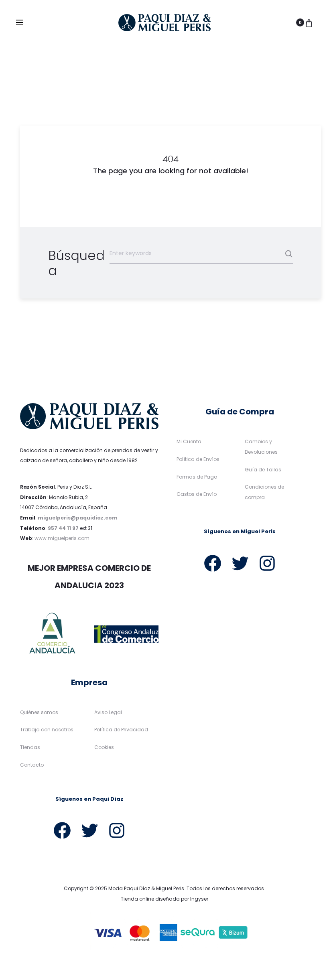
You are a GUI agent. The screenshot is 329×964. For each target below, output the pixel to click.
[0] (309, 22)
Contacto (32, 764)
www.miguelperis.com (62, 538)
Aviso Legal (108, 712)
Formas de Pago (197, 476)
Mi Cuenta (189, 441)
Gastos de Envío (197, 494)
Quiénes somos (39, 712)
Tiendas (30, 747)
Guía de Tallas (263, 469)
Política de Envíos (198, 459)
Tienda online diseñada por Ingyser (164, 898)
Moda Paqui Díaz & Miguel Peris (146, 888)
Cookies (104, 747)
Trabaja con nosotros (46, 729)
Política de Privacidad (121, 729)
